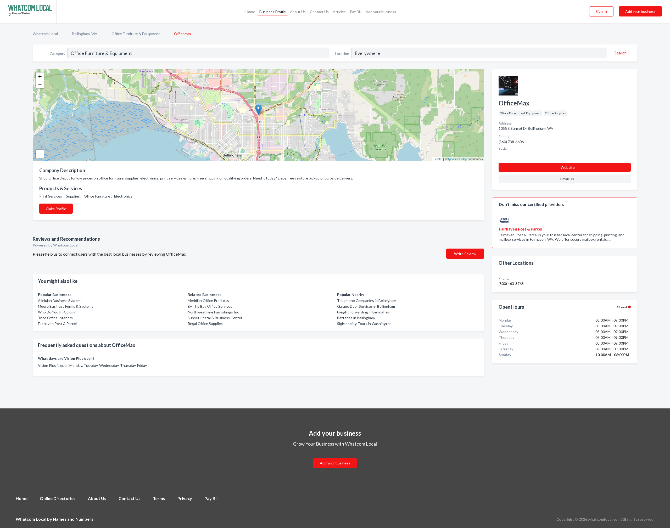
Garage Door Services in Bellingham (366, 306)
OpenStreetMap (457, 159)
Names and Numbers (73, 518)
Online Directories (58, 498)
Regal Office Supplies (205, 323)
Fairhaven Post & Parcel (57, 323)
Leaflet (438, 159)
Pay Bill (355, 11)
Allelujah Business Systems (60, 300)
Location (342, 53)
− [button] (40, 84)
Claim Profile (56, 208)
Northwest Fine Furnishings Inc (213, 312)
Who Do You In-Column (57, 312)
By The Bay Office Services (210, 306)
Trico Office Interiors (55, 318)
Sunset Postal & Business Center (215, 318)
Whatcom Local (45, 33)
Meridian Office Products (208, 300)
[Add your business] (335, 456)
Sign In (601, 11)
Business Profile (272, 11)
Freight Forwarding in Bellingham (363, 312)
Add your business (381, 11)
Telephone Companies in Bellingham (366, 300)
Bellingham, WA (84, 33)
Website (568, 167)
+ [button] (40, 76)
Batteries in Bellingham (356, 318)
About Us (298, 11)
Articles (339, 11)
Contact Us (319, 11)
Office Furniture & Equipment (135, 33)
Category (57, 53)
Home (250, 11)
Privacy (184, 498)
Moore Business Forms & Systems (65, 306)
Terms (159, 498)
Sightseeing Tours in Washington (364, 323)
